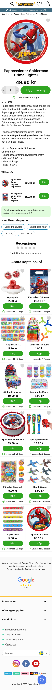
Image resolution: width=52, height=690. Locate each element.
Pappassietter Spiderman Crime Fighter (30, 14)
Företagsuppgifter (13, 610)
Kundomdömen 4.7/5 (37, 10)
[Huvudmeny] (4, 4)
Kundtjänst (9, 619)
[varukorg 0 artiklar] (47, 4)
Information (9, 601)
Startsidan (5, 14)
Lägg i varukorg (35, 90)
